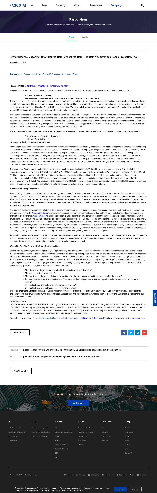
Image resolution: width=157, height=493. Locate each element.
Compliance (17, 74)
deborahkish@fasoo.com (51, 318)
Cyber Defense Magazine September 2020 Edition (46, 86)
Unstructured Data (69, 74)
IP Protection (54, 74)
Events (85, 37)
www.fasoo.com (138, 318)
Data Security (29, 74)
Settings (135, 489)
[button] (32, 5)
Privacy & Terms (31, 475)
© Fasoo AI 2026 (16, 475)
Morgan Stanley (39, 213)
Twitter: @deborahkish (72, 318)
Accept (120, 489)
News (71, 37)
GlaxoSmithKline (40, 216)
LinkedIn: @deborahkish (93, 318)
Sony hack (56, 210)
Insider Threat (42, 74)
